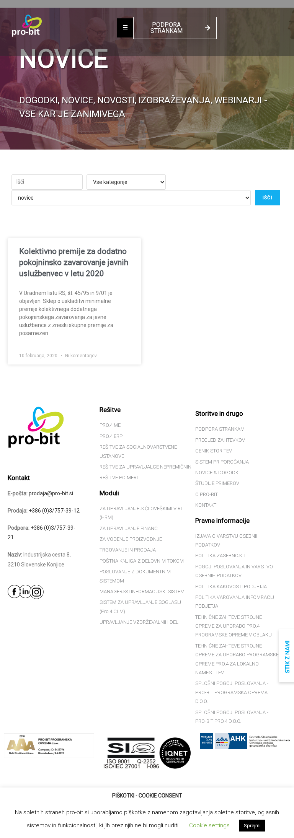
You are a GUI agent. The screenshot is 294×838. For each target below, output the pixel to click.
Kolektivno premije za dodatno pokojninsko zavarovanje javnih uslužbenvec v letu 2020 (73, 262)
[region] (147, 79)
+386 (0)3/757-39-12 (54, 511)
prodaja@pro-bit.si (51, 493)
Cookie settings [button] (209, 825)
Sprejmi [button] (252, 825)
